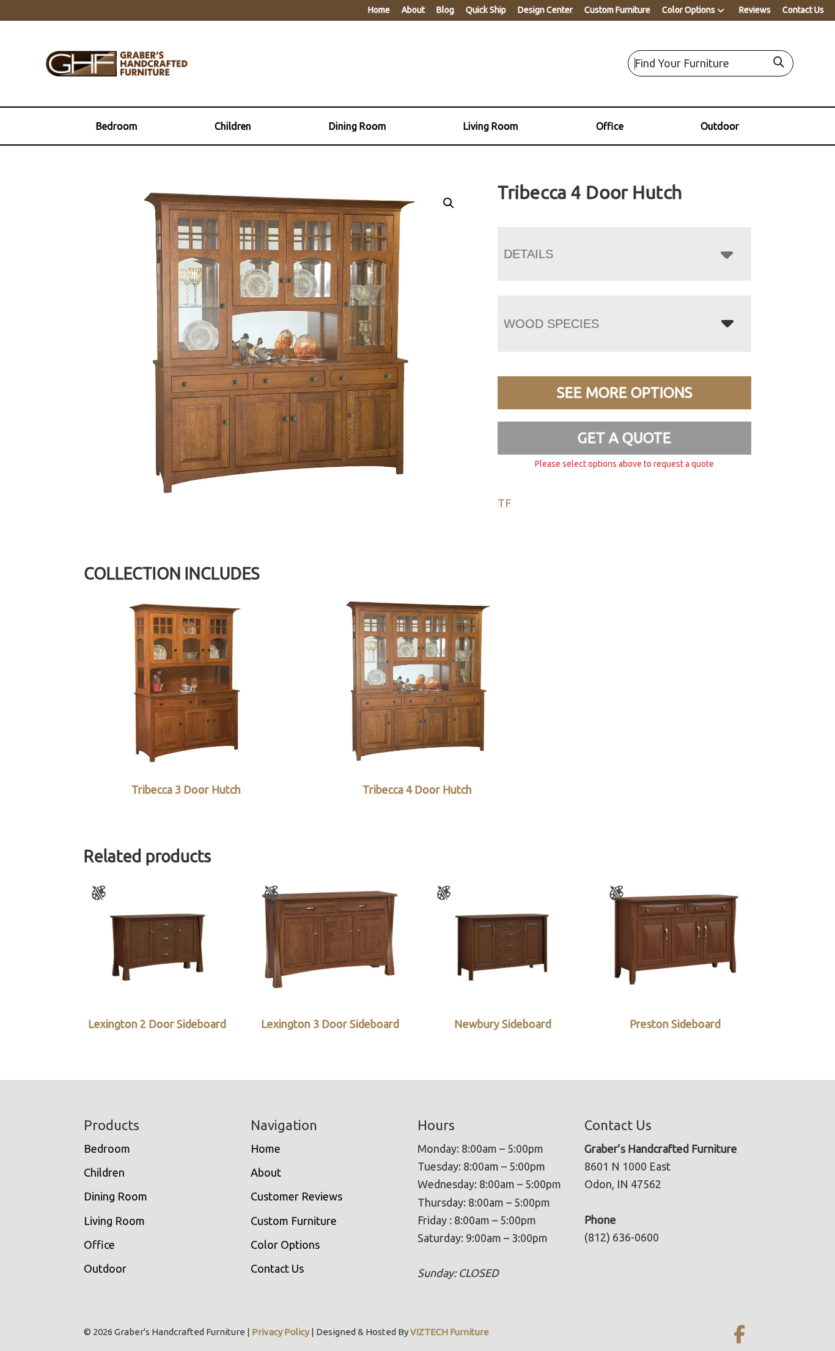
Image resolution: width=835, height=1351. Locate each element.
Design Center (545, 10)
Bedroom (117, 126)
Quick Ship (486, 10)
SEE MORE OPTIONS (625, 392)
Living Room (490, 126)
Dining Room (357, 126)
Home (379, 10)
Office (609, 126)
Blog (445, 10)
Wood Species (551, 323)
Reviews (755, 10)
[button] (449, 203)
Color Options (688, 10)
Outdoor (720, 126)
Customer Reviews (296, 1196)
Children (233, 126)
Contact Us (803, 10)
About (413, 10)
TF (504, 503)
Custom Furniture (617, 10)
